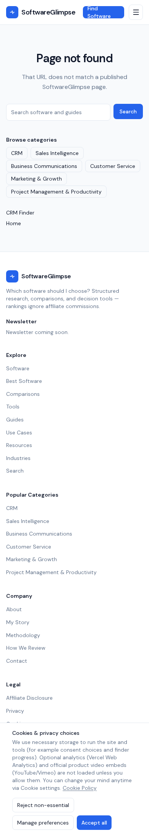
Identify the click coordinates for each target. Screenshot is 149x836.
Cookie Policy (80, 787)
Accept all (94, 822)
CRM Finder (20, 212)
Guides (15, 419)
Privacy (15, 710)
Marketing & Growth (36, 178)
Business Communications (44, 166)
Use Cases (19, 432)
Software (17, 368)
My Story (17, 622)
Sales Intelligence (57, 153)
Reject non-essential (43, 805)
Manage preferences (43, 822)
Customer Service (112, 166)
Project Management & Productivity (56, 191)
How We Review (25, 647)
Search (128, 111)
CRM (17, 153)
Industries (18, 458)
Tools (12, 406)
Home (13, 223)
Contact (16, 660)
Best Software (24, 381)
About (14, 609)
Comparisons (23, 394)
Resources (19, 445)
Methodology (23, 635)
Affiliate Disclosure (29, 697)
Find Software (99, 12)
